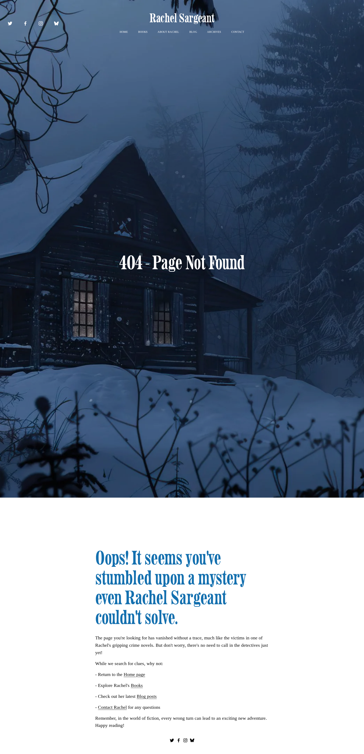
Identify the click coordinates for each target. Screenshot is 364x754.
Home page (134, 674)
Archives (214, 31)
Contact (237, 31)
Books (142, 31)
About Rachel (168, 31)
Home (124, 31)
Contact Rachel (112, 707)
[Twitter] (10, 23)
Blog (193, 31)
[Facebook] (25, 23)
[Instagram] (40, 23)
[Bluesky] (56, 23)
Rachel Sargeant (182, 17)
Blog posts (147, 696)
